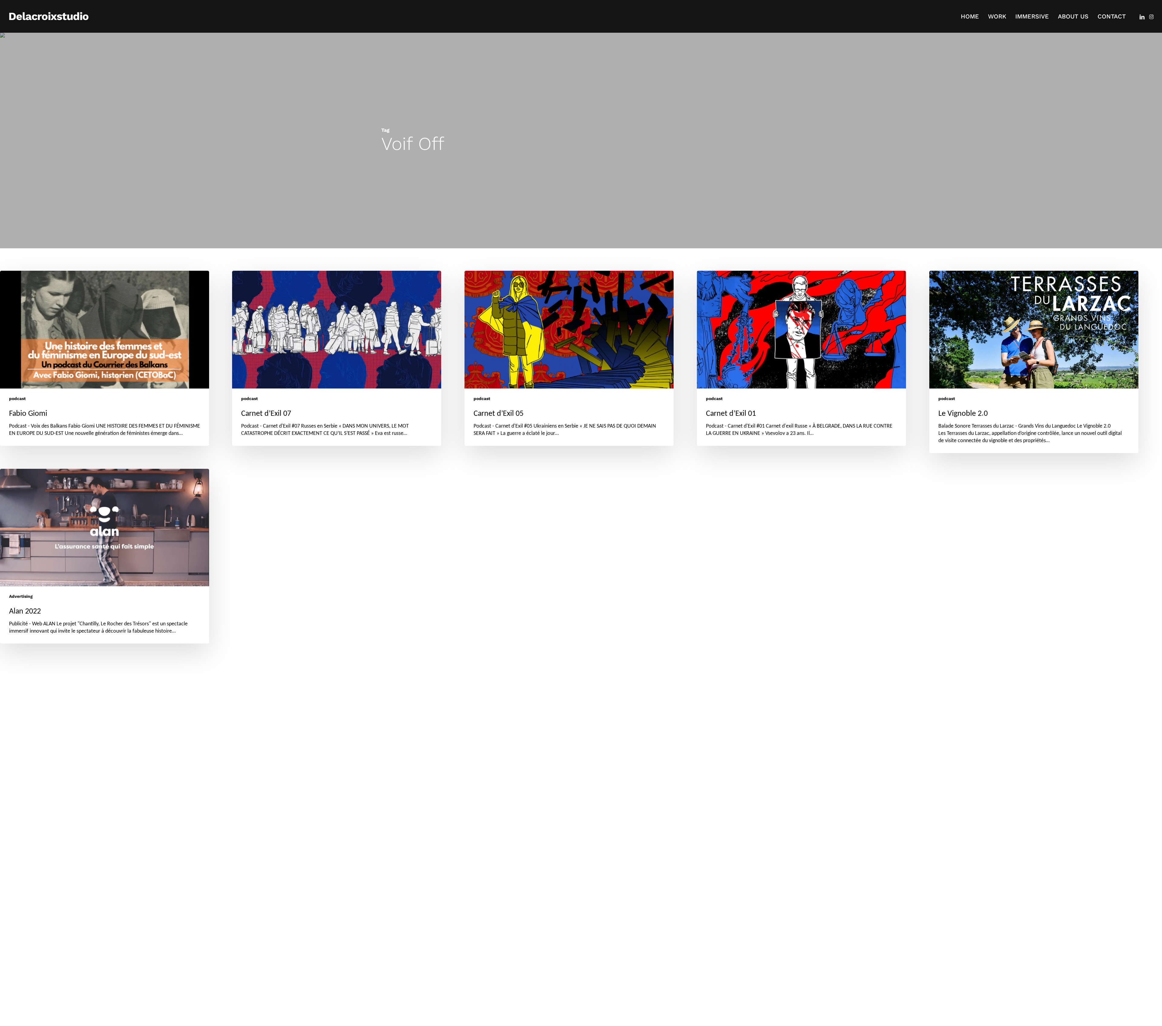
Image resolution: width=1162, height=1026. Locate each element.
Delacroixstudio (48, 16)
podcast (17, 398)
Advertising (21, 596)
